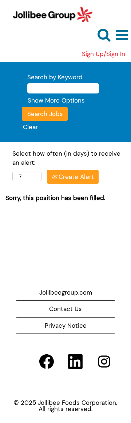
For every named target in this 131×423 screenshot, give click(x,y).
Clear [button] (30, 127)
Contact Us (65, 309)
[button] (122, 35)
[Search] (104, 35)
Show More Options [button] (56, 100)
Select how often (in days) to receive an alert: (66, 157)
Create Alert (75, 177)
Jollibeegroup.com (65, 292)
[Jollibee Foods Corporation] (50, 13)
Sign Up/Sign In (103, 54)
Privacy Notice (66, 326)
